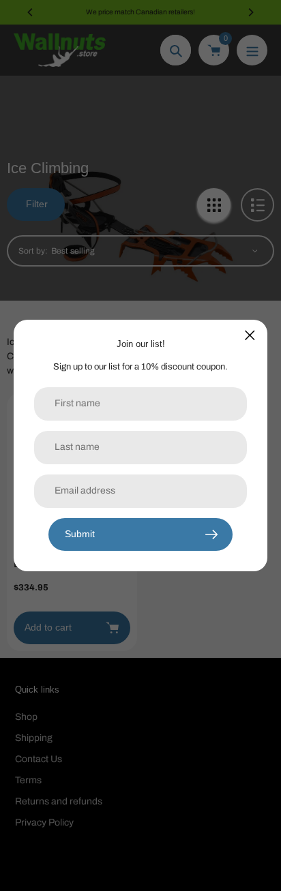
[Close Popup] (249, 335)
